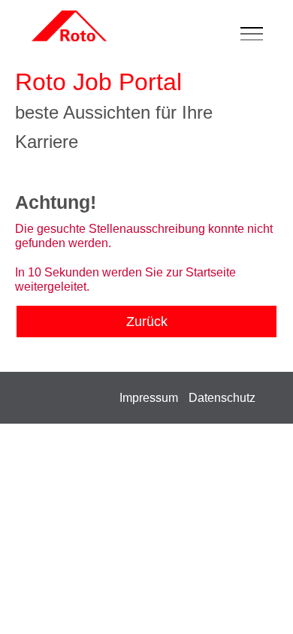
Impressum (148, 397)
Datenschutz (222, 397)
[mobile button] (255, 34)
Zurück (147, 321)
